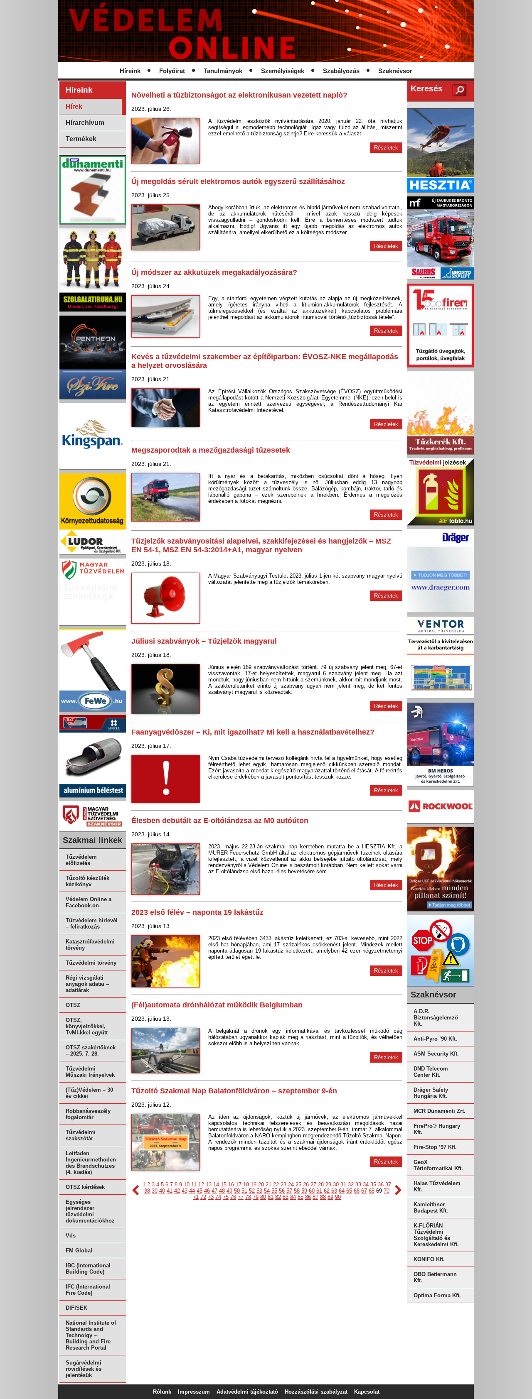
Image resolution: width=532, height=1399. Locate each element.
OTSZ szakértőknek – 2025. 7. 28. (91, 1050)
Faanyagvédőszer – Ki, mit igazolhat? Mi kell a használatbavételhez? (252, 732)
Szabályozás (341, 71)
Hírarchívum (85, 122)
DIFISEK (76, 1308)
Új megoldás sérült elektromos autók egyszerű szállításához (238, 181)
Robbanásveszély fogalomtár (88, 1114)
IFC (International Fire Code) (88, 1290)
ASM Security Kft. (436, 1054)
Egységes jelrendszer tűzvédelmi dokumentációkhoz (90, 1211)
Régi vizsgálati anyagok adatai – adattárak (87, 984)
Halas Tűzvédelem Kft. (437, 1186)
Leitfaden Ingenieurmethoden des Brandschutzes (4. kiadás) (91, 1162)
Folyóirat (172, 71)
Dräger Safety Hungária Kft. (431, 1093)
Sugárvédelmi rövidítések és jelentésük (83, 1369)
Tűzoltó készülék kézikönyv (87, 881)
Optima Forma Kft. (437, 1295)
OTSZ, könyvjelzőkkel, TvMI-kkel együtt (87, 1026)
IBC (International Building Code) (88, 1268)
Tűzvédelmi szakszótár (81, 1135)
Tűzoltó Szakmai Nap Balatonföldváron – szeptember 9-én (234, 1091)
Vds (71, 1235)
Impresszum (194, 1392)
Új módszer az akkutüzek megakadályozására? (214, 272)
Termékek (81, 138)
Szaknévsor (395, 71)
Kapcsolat (366, 1392)
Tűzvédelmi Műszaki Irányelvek (90, 1072)
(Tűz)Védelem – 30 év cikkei (89, 1093)
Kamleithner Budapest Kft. (431, 1207)
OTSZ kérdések (85, 1187)
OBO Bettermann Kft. (435, 1277)
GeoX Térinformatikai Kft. (438, 1165)
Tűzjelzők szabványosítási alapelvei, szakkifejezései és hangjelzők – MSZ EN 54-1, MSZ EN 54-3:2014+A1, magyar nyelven (261, 545)
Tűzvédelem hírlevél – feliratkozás (92, 923)
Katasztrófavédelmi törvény (90, 944)
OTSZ (73, 1005)
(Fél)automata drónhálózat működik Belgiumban (217, 1005)
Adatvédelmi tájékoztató (247, 1392)
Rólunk (162, 1392)
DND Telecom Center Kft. (431, 1072)
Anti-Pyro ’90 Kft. (435, 1039)
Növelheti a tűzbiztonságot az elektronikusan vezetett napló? (239, 95)
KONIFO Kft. (429, 1259)
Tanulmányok (223, 71)
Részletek (386, 148)
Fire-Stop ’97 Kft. (435, 1147)
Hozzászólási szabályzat (316, 1392)
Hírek (74, 106)
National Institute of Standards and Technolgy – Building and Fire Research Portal (91, 1335)
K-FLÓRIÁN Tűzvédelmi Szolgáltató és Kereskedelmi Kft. (436, 1235)
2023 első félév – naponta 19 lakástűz (197, 912)
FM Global (79, 1250)
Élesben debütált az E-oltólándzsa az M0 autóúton (219, 820)
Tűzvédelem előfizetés (81, 860)
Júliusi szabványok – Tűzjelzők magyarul (204, 641)
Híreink (130, 71)
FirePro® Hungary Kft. (437, 1129)
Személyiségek (282, 71)
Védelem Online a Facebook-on (88, 902)
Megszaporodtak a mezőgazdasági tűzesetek (210, 450)
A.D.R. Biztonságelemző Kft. (436, 1017)
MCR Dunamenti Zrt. (440, 1111)
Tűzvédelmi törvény (91, 963)
